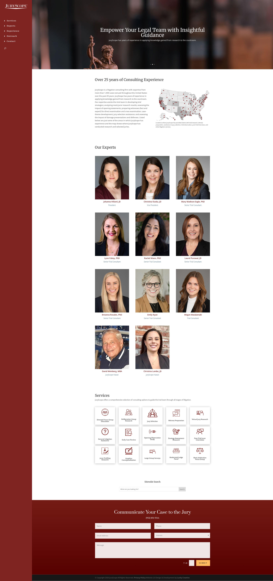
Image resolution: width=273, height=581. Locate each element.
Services (11, 21)
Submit (203, 563)
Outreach (12, 36)
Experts (11, 26)
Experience (13, 31)
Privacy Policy (140, 578)
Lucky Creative (183, 578)
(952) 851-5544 (152, 518)
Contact (11, 41)
